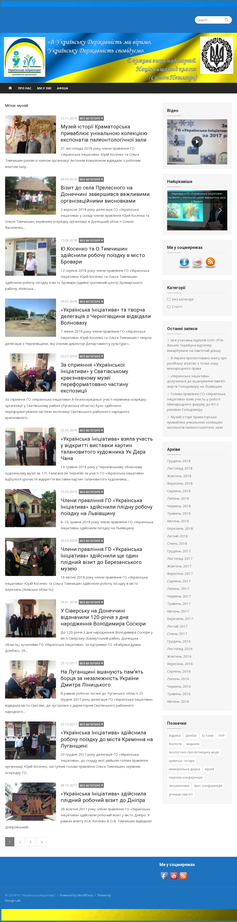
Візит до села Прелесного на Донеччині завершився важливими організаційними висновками (105, 194)
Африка (175, 735)
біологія (175, 744)
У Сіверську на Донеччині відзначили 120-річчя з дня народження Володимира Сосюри (103, 617)
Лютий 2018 (177, 536)
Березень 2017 (180, 618)
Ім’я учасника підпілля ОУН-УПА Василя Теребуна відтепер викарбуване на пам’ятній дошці (195, 345)
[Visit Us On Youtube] (197, 267)
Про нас (24, 88)
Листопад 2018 (180, 468)
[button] (174, 141)
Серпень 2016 (179, 671)
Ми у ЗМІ (44, 88)
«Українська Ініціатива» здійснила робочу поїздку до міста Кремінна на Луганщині (107, 739)
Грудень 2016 (179, 641)
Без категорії (90, 118)
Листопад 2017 (180, 558)
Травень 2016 (179, 693)
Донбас (191, 735)
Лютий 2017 (177, 626)
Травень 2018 (179, 513)
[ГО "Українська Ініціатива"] (118, 58)
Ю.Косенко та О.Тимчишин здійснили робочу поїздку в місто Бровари (103, 255)
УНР (221, 735)
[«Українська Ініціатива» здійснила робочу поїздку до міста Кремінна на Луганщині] (30, 740)
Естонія (208, 735)
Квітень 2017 (178, 611)
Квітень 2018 (178, 521)
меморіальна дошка (184, 769)
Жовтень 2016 (179, 656)
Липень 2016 (178, 678)
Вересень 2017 (180, 573)
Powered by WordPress (76, 895)
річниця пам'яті (181, 794)
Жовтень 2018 (179, 475)
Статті (177, 306)
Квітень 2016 (178, 701)
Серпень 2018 (179, 491)
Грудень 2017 (179, 551)
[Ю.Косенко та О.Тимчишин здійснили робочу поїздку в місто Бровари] (30, 257)
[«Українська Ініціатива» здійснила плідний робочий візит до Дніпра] (30, 802)
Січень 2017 (177, 633)
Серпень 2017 (179, 581)
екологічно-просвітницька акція (194, 752)
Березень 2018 (180, 528)
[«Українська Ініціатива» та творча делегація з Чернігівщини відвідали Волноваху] (30, 318)
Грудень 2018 (179, 460)
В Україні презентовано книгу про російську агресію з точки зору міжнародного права (197, 363)
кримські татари (181, 760)
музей (209, 769)
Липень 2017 (178, 588)
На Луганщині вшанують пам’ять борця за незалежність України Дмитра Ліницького (102, 678)
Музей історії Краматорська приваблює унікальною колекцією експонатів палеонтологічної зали (104, 133)
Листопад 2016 (180, 648)
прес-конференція (208, 785)
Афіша (62, 88)
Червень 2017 (179, 596)
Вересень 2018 (180, 483)
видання (192, 744)
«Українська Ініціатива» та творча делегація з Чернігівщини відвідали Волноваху (106, 316)
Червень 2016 (179, 686)
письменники (179, 785)
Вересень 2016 (180, 663)
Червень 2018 (179, 506)
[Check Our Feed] (210, 267)
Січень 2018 (177, 543)
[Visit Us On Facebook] (184, 267)
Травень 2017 (179, 603)
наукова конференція (186, 777)
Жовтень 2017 (179, 566)
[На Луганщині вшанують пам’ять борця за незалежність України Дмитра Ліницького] (30, 679)
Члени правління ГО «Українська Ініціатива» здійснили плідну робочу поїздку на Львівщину (107, 506)
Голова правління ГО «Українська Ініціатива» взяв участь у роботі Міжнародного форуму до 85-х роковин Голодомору (196, 401)
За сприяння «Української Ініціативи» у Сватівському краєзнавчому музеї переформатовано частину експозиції (94, 378)
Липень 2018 (178, 498)
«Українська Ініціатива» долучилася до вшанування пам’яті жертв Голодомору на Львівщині (196, 381)
